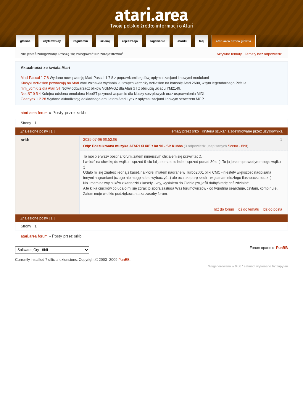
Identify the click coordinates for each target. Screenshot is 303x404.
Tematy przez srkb (184, 131)
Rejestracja (130, 41)
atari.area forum (34, 113)
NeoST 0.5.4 (31, 94)
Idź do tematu (248, 209)
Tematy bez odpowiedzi (264, 54)
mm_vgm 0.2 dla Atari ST (41, 88)
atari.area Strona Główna (233, 41)
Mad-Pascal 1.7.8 (35, 78)
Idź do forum (224, 209)
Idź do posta (272, 209)
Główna (25, 41)
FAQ (201, 41)
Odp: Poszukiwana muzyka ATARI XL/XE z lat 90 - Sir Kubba (133, 146)
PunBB (282, 248)
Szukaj (105, 41)
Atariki (182, 41)
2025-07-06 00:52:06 (100, 140)
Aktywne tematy (229, 54)
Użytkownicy (52, 41)
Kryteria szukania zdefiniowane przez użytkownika (242, 131)
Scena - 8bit (237, 146)
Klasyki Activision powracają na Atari (50, 83)
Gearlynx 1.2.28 (33, 99)
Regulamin (80, 41)
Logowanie (157, 41)
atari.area (151, 15)
